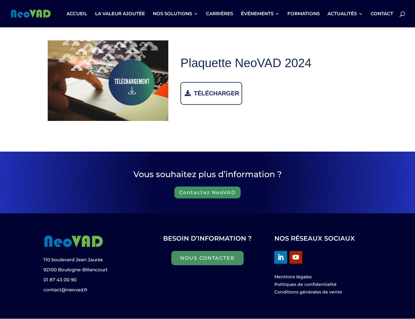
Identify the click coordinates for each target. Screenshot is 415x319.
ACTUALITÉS (342, 14)
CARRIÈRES (219, 14)
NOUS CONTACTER (207, 258)
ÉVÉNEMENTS (257, 14)
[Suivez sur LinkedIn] (280, 257)
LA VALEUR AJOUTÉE (120, 14)
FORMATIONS (303, 14)
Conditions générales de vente (308, 292)
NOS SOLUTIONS (172, 14)
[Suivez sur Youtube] (296, 257)
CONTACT (382, 14)
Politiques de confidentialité (305, 284)
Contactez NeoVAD (207, 192)
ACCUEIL (77, 14)
